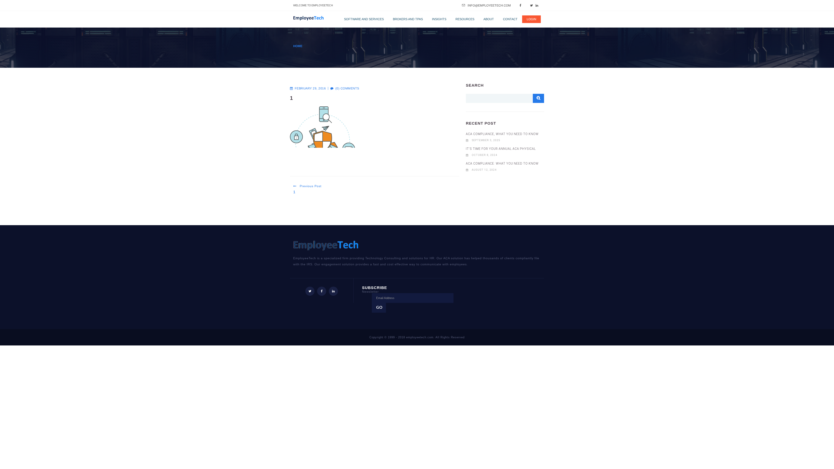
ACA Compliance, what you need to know (502, 134)
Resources (464, 19)
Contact (510, 19)
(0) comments (345, 88)
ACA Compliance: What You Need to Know (502, 163)
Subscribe (374, 289)
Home (297, 46)
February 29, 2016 (310, 88)
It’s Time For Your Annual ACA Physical (501, 148)
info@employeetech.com (489, 5)
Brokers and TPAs (408, 19)
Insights (439, 19)
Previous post (310, 186)
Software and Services (364, 19)
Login (531, 19)
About (488, 19)
